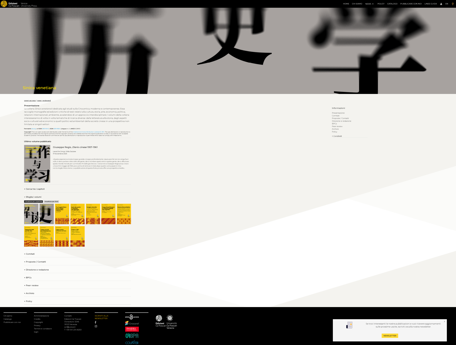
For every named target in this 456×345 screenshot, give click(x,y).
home (346, 4)
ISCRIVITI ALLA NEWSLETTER (101, 317)
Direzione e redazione (36, 270)
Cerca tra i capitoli (34, 189)
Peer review (31, 285)
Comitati (29, 254)
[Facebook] (106, 322)
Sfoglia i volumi (32, 197)
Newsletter (390, 336)
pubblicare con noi (411, 4)
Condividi (337, 136)
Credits (37, 319)
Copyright (38, 322)
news (369, 3)
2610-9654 (57, 129)
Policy (28, 301)
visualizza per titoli (51, 201)
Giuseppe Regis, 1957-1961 (75, 147)
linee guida (431, 4)
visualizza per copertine (33, 201)
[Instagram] (106, 326)
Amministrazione (41, 316)
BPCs (27, 277)
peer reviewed (44, 100)
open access (30, 100)
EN (446, 4)
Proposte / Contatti (35, 262)
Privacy (37, 325)
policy (381, 4)
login (36, 332)
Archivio (29, 293)
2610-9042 (45, 129)
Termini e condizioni (43, 329)
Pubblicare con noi (12, 322)
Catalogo (8, 319)
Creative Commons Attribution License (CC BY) (88, 132)
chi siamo (357, 4)
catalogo (392, 4)
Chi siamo (8, 316)
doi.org (34, 129)
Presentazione (338, 113)
